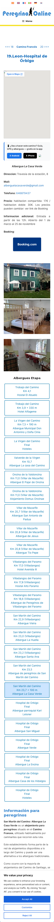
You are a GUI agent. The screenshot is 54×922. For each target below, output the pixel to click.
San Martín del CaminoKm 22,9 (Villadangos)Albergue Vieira (27, 619)
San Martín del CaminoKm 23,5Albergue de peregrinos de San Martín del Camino (27, 671)
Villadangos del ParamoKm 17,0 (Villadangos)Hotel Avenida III (27, 565)
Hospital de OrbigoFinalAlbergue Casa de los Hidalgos (27, 777)
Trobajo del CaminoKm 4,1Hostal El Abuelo (27, 391)
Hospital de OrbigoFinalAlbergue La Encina (27, 760)
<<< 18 (9, 46)
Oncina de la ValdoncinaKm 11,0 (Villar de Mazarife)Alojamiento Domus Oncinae (27, 495)
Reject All (27, 915)
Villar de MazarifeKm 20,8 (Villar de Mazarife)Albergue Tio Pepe (27, 548)
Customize (27, 907)
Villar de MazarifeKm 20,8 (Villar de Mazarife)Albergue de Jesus (27, 532)
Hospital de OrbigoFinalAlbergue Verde (27, 743)
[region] (27, 896)
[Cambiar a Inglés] (18, 3)
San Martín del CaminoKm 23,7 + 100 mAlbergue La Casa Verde (27, 690)
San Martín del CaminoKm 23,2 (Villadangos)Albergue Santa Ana (27, 652)
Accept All (27, 899)
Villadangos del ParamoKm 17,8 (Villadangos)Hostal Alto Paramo (27, 582)
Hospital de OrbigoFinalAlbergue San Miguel (27, 727)
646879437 (23, 193)
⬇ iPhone (30, 155)
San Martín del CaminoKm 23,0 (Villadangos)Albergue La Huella (27, 636)
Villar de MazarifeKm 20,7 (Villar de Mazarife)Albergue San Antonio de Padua (27, 513)
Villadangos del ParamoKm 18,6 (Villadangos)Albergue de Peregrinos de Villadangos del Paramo (27, 601)
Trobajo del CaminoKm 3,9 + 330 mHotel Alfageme (27, 407)
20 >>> (44, 46)
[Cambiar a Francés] (24, 3)
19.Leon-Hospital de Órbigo (27, 58)
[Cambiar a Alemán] (35, 3)
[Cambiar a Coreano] (41, 3)
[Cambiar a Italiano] (30, 3)
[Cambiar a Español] (13, 3)
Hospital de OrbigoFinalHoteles (27, 794)
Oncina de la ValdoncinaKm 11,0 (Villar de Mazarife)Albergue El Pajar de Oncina (27, 478)
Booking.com (27, 244)
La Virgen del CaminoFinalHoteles (27, 445)
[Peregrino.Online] (27, 11)
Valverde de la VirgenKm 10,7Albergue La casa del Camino (27, 461)
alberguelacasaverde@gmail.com (24, 185)
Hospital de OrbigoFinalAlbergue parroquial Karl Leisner (27, 708)
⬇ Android (14, 155)
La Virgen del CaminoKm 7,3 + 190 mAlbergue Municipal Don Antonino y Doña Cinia (27, 426)
